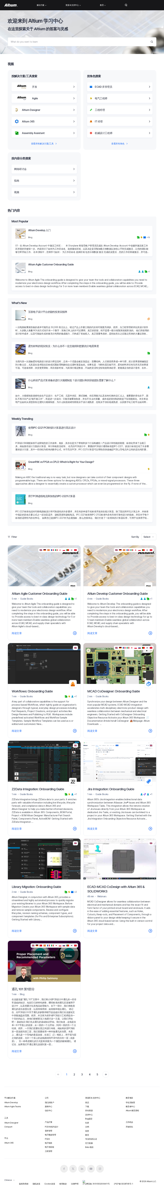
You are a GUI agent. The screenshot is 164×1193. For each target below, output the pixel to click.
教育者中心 (130, 1106)
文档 (87, 1127)
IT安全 (47, 1139)
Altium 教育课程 (132, 1110)
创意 (87, 1131)
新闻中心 (48, 1106)
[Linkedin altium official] (82, 1169)
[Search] (152, 42)
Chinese (8, 1180)
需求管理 (48, 1131)
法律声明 (74, 1184)
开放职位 (129, 1127)
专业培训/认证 (91, 1139)
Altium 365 (9, 1143)
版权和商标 (23, 1184)
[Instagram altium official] (100, 1169)
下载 (87, 1106)
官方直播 (89, 1143)
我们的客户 (49, 1102)
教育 (87, 1135)
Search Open (126, 5)
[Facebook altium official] (64, 1169)
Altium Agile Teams (12, 1106)
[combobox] (148, 537)
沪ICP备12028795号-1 (123, 1184)
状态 (87, 1102)
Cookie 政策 (49, 1184)
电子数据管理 (50, 1135)
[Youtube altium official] (91, 1169)
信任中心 (48, 1110)
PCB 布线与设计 (51, 1127)
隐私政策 (36, 1184)
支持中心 (89, 1114)
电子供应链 (49, 1147)
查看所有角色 (117, 143)
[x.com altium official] (73, 1169)
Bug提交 (88, 1118)
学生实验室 (130, 1102)
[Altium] (11, 5)
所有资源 (89, 1110)
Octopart (8, 1127)
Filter (14, 536)
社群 (87, 1123)
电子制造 (48, 1143)
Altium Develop (11, 1102)
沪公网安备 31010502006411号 (96, 1184)
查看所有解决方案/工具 (42, 143)
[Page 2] (105, 1074)
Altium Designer (11, 1123)
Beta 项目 (89, 1147)
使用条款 (63, 1184)
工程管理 (48, 1151)
